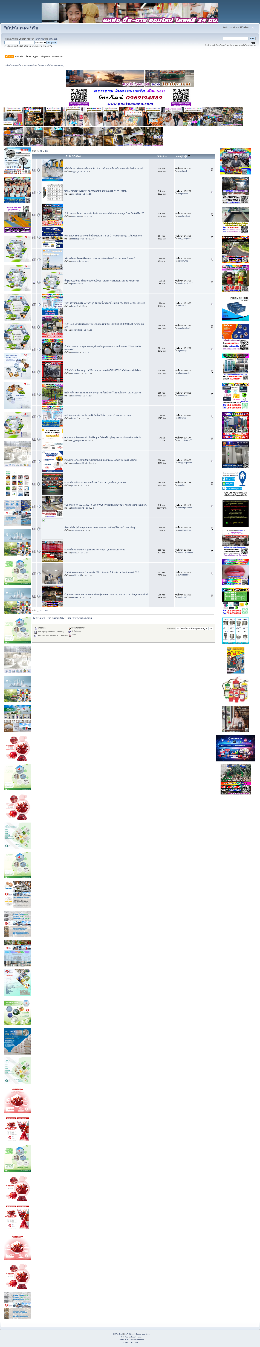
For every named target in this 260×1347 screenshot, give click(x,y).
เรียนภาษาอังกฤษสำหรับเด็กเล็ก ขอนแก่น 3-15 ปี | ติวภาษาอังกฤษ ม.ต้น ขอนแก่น (103, 236)
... (44, 151)
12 (91, 216)
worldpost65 (76, 575)
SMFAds (124, 1337)
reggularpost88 (77, 239)
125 (46, 151)
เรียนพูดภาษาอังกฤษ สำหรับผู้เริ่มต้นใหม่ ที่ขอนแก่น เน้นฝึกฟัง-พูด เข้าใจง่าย (100, 460)
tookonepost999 (186, 552)
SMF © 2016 (129, 1334)
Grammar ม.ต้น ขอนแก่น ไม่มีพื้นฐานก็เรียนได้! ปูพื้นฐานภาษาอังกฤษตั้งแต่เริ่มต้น (102, 437)
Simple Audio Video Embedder (131, 1340)
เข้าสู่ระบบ (39, 39)
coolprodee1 (76, 216)
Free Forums (136, 1337)
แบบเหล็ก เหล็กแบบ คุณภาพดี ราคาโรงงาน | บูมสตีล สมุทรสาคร (95, 482)
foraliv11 (74, 306)
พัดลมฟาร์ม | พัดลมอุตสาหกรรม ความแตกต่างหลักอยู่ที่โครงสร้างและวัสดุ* (100, 527)
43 (93, 508)
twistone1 (75, 598)
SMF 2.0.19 (118, 1334)
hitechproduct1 (77, 508)
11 (87, 485)
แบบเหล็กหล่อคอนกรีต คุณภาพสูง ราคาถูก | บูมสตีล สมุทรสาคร (94, 549)
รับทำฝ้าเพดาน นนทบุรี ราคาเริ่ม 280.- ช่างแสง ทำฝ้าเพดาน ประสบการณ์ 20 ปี (101, 572)
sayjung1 (75, 171)
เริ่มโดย (77, 156)
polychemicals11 (78, 284)
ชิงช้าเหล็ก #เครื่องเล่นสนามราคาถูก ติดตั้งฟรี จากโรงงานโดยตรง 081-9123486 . (103, 392)
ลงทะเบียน (52, 39)
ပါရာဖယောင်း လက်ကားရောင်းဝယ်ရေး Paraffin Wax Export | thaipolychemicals (101, 281)
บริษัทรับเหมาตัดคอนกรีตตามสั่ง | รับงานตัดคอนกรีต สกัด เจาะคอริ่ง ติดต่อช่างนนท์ (103, 168)
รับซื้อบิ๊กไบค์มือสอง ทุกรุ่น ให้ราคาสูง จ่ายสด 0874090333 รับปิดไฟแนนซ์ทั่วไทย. (102, 370)
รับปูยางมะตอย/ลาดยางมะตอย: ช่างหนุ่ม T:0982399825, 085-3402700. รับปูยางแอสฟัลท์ (106, 594)
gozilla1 (74, 485)
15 (90, 396)
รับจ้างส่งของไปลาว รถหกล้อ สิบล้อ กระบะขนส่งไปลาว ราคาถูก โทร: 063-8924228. (104, 213)
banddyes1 (76, 396)
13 (93, 239)
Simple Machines (142, 1334)
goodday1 (75, 352)
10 (90, 194)
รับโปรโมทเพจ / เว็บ (21, 28)
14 (88, 598)
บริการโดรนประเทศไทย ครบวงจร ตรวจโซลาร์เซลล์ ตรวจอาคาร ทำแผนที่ (99, 258)
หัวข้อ (68, 156)
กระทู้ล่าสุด (182, 156)
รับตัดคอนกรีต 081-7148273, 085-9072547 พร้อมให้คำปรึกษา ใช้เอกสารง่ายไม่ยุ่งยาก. (105, 505)
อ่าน (165, 156)
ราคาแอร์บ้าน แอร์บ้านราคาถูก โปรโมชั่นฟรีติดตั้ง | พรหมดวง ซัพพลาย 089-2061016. (105, 303)
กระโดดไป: (171, 629)
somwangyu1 (77, 530)
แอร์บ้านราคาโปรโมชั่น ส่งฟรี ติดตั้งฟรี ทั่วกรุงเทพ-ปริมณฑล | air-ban (97, 415)
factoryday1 (76, 373)
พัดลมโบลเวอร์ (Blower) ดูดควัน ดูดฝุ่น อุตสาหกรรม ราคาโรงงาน (95, 191)
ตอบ (159, 156)
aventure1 (75, 261)
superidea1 (76, 194)
